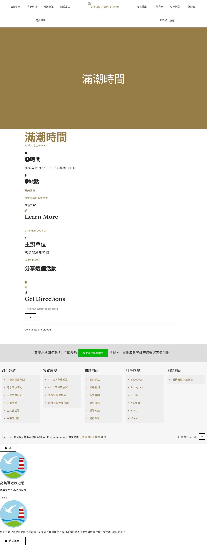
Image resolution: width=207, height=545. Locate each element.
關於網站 (95, 379)
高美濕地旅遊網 (37, 253)
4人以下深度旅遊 (58, 387)
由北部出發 (13, 410)
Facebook (137, 379)
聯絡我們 (95, 387)
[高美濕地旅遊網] (103, 7)
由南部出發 (13, 418)
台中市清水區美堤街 (36, 197)
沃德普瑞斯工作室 (182, 379)
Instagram (137, 387)
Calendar (30, 230)
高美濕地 (30, 190)
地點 (34, 182)
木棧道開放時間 (16, 379)
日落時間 (12, 402)
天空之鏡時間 (14, 395)
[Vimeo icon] (185, 437)
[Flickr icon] (191, 437)
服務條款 (95, 410)
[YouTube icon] (188, 437)
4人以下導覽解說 (58, 379)
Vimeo (135, 418)
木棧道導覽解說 (57, 395)
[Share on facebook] (26, 277)
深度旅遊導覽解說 (58, 402)
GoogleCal (41, 230)
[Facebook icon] (179, 437)
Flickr (134, 410)
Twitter (135, 395)
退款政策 (95, 418)
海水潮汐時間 (14, 387)
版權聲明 (95, 395)
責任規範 (95, 402)
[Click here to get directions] (30, 317)
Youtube (136, 402)
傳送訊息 (14, 540)
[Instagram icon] (195, 437)
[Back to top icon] (202, 436)
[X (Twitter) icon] (182, 437)
